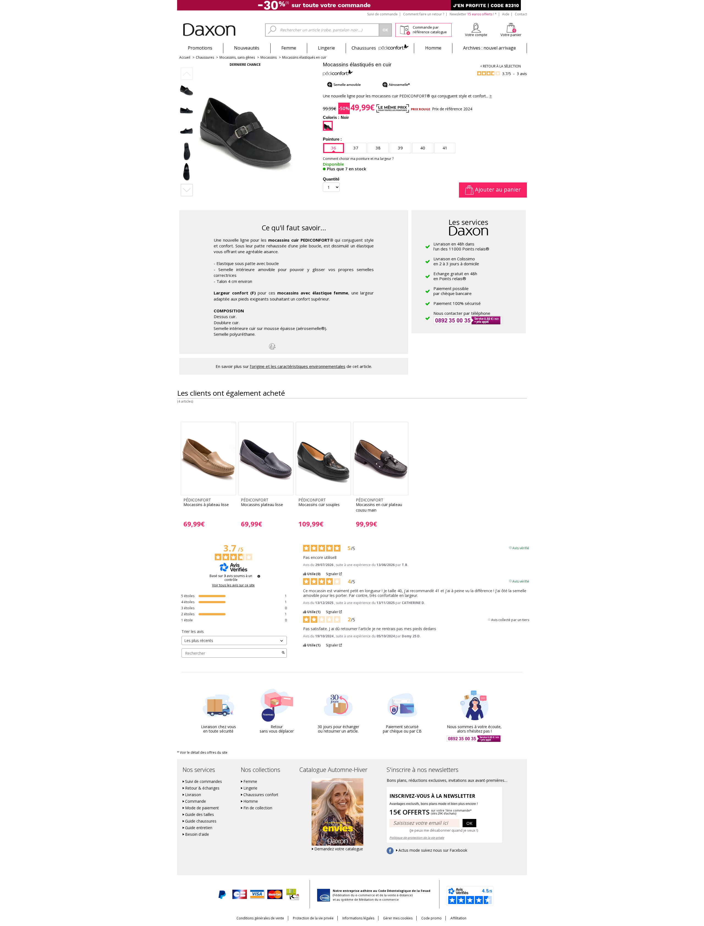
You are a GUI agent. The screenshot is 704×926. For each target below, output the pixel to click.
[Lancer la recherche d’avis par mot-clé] (283, 653)
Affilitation (458, 918)
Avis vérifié (520, 547)
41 (444, 148)
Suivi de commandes (203, 781)
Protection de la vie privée (313, 918)
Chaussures (380, 48)
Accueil (184, 57)
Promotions (200, 48)
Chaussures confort (260, 795)
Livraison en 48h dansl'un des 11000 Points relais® (461, 246)
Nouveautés (246, 48)
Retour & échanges (202, 788)
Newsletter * (473, 14)
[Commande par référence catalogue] (405, 29)
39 (400, 148)
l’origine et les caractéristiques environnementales (297, 366)
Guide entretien (198, 828)
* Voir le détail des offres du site (202, 752)
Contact (521, 14)
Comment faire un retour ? (423, 14)
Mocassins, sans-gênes (237, 57)
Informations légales (358, 918)
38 (378, 148)
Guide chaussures (200, 821)
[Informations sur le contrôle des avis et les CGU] (259, 576)
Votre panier (511, 34)
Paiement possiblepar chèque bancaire (452, 291)
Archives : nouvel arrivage (489, 48)
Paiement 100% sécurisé (457, 303)
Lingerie (326, 48)
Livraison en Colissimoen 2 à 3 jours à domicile (456, 261)
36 (333, 148)
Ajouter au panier (497, 189)
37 (355, 148)
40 (422, 148)
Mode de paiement (202, 808)
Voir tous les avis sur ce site (233, 585)
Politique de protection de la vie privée (416, 837)
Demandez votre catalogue (338, 849)
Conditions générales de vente (260, 918)
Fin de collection (257, 808)
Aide (505, 14)
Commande (195, 801)
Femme (288, 48)
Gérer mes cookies (398, 918)
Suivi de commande (382, 14)
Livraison (193, 795)
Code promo (431, 918)
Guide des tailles (199, 814)
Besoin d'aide (197, 834)
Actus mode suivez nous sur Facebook (432, 850)
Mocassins (268, 57)
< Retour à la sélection (500, 66)
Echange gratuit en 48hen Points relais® (455, 276)
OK (469, 823)
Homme (433, 48)
